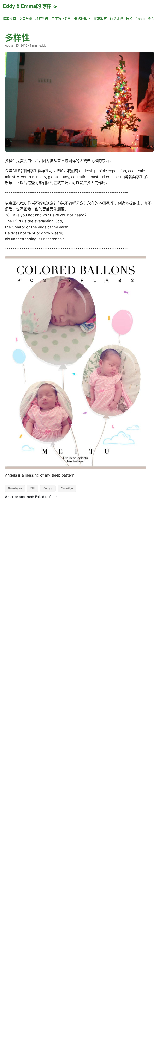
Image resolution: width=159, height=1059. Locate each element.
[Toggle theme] (55, 6)
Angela (48, 488)
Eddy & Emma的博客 (27, 6)
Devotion (67, 488)
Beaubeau (15, 488)
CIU (32, 488)
